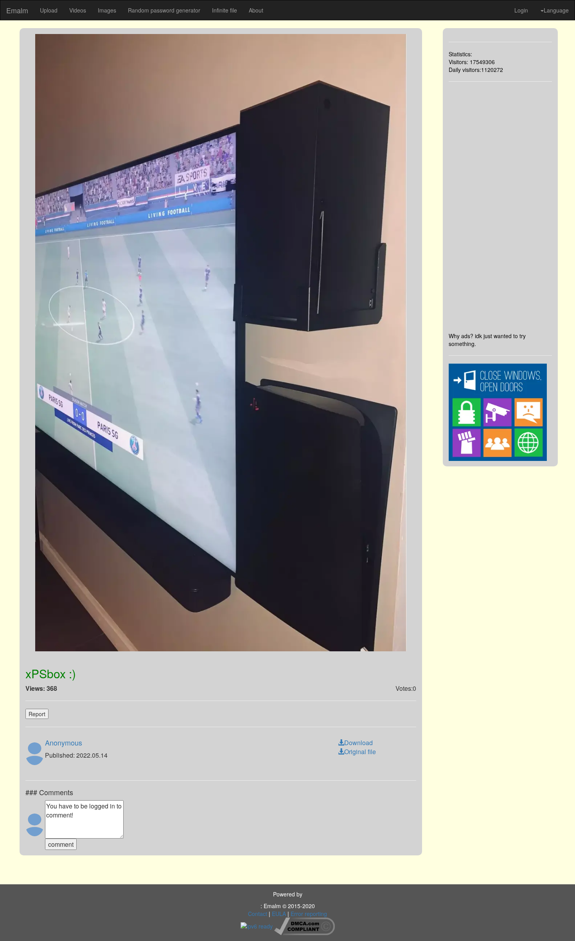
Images (107, 10)
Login (521, 10)
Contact (257, 914)
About (256, 10)
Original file (360, 751)
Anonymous (63, 742)
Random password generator (164, 10)
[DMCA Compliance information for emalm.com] (304, 925)
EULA (279, 914)
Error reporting (309, 914)
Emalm (17, 10)
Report (37, 714)
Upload (49, 10)
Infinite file (224, 10)
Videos (77, 10)
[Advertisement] (500, 207)
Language (556, 10)
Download (358, 742)
